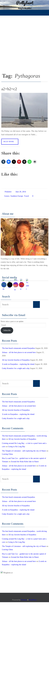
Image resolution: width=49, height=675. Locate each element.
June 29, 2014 (21, 191)
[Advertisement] (24, 41)
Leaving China (7, 453)
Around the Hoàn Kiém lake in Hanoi (25, 460)
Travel (26, 195)
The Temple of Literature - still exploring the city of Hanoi (24, 450)
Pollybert (8, 191)
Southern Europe (16, 195)
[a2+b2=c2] (24, 110)
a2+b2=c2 (9, 89)
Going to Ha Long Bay (16, 445)
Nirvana (24, 599)
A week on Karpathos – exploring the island (18, 363)
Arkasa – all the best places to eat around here (19, 351)
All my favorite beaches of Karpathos (16, 359)
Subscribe (7, 329)
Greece (6, 195)
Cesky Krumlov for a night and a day (16, 367)
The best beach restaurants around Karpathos (18, 347)
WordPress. (33, 599)
